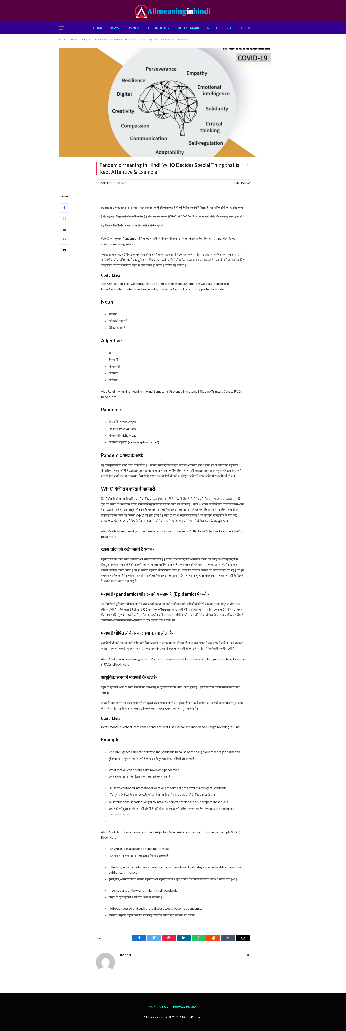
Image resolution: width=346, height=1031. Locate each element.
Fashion (246, 28)
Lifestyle (224, 28)
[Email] (64, 250)
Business (133, 28)
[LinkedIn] (64, 229)
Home (98, 28)
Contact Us (158, 1006)
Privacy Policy (185, 1006)
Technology (158, 28)
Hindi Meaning (241, 183)
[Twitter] (64, 218)
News (114, 28)
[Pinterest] (64, 240)
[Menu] (61, 28)
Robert (103, 183)
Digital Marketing (193, 28)
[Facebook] (64, 208)
